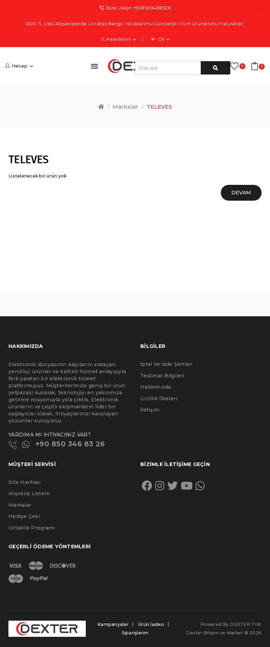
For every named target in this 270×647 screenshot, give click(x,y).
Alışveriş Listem (29, 493)
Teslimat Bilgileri (162, 376)
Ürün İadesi (151, 624)
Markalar (125, 106)
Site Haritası (24, 482)
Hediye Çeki (24, 516)
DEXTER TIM (245, 624)
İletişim (149, 410)
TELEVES (159, 106)
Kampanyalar (113, 624)
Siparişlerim (135, 632)
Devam (241, 192)
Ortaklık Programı (31, 528)
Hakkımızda (155, 387)
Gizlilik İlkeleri (158, 398)
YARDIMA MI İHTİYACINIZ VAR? (49, 435)
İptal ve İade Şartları (166, 364)
